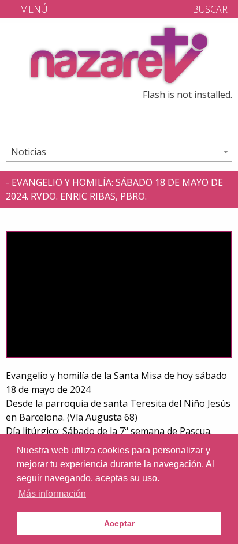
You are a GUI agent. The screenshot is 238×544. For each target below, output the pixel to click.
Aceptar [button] (119, 523)
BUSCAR (209, 9)
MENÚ (32, 9)
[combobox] (119, 151)
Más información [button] (52, 493)
